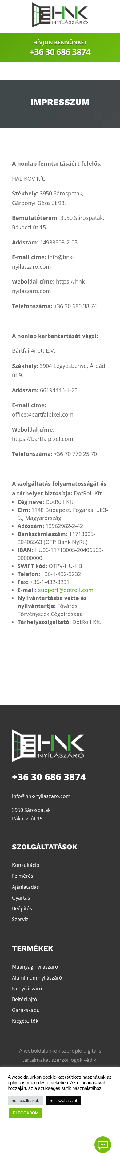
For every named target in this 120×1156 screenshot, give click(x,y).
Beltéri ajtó (24, 999)
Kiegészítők (25, 1020)
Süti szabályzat (63, 1100)
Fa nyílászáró (27, 988)
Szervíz (20, 919)
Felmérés (22, 875)
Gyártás (21, 897)
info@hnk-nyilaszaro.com (41, 796)
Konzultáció (25, 865)
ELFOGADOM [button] (25, 1113)
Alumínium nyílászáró (37, 977)
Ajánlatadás (25, 887)
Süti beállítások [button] (25, 1100)
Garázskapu (26, 1010)
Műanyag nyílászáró (35, 966)
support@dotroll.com (66, 590)
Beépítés (22, 908)
